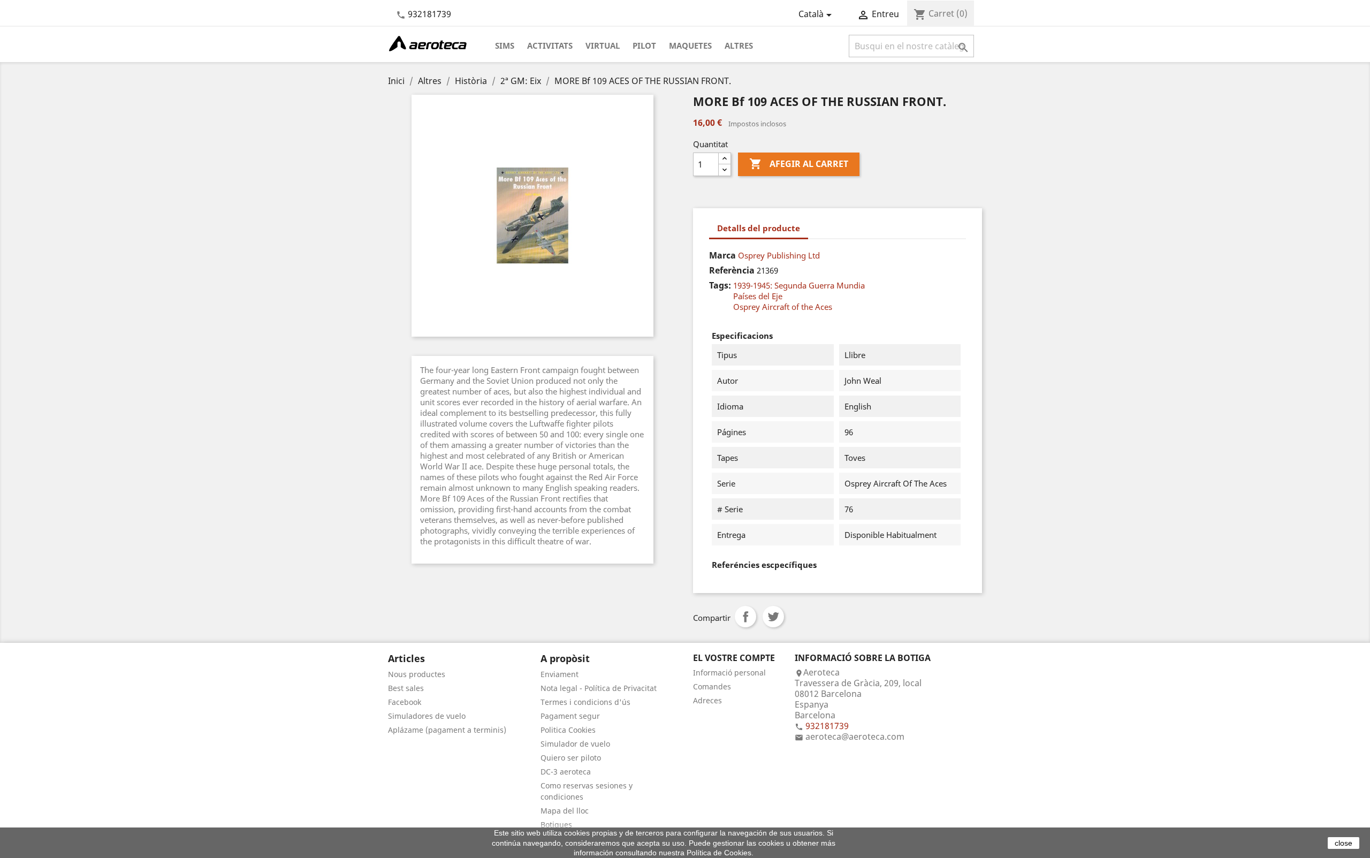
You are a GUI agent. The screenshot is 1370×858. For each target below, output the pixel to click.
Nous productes (416, 674)
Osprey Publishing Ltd (779, 255)
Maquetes (690, 45)
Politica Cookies (568, 730)
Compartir (745, 616)
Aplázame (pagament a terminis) (447, 730)
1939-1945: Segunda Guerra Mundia (799, 285)
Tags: (720, 285)
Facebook (404, 702)
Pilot (644, 45)
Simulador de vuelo (575, 744)
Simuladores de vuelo (427, 716)
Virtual (602, 45)
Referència (732, 270)
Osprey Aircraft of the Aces (782, 306)
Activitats (550, 45)
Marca (722, 255)
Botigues (556, 824)
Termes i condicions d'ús (585, 702)
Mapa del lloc (565, 811)
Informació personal (729, 672)
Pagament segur (570, 716)
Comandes (712, 686)
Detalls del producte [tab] (758, 228)
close (1343, 843)
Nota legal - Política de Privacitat (599, 688)
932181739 (429, 14)
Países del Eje (757, 296)
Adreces (707, 700)
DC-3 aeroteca (566, 771)
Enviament (560, 674)
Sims (504, 45)
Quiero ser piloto (571, 758)
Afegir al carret (798, 163)
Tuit (773, 616)
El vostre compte (734, 658)
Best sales (406, 688)
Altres (739, 45)
